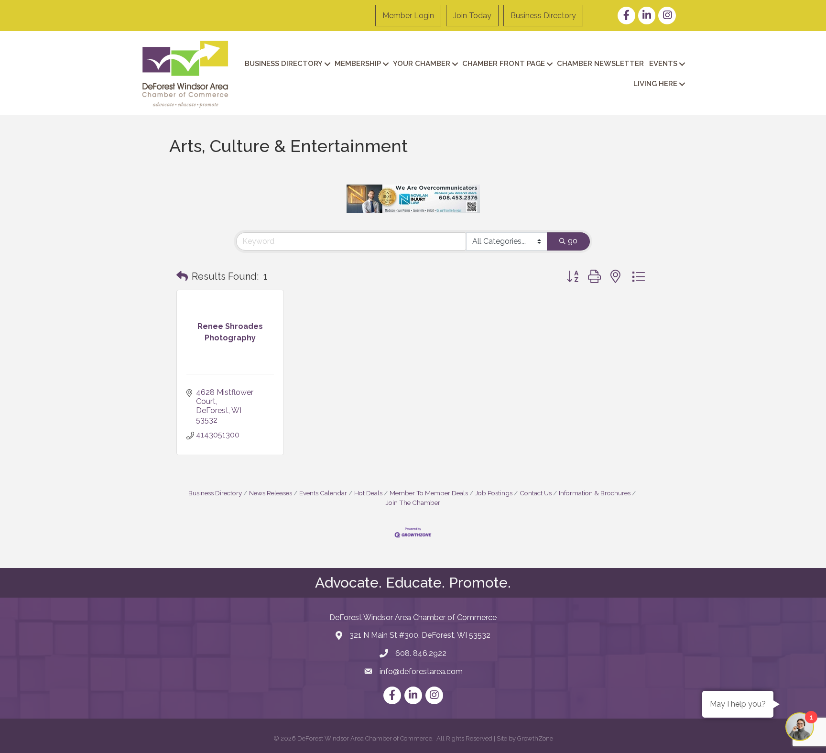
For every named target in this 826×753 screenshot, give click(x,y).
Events (663, 63)
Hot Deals (368, 493)
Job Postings (493, 493)
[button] (182, 276)
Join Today (472, 15)
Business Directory (543, 15)
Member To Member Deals (429, 493)
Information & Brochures (594, 493)
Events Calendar (323, 493)
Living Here (655, 83)
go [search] (572, 240)
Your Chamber (421, 63)
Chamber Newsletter (600, 63)
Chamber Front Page (503, 63)
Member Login (408, 15)
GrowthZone (535, 738)
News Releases (270, 493)
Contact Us (536, 493)
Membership (358, 63)
